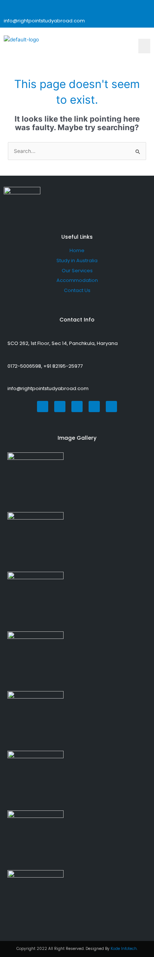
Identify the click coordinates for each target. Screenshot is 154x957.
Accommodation (77, 280)
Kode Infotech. (124, 948)
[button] (144, 46)
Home (77, 250)
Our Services (77, 270)
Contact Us (77, 290)
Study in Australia (77, 260)
